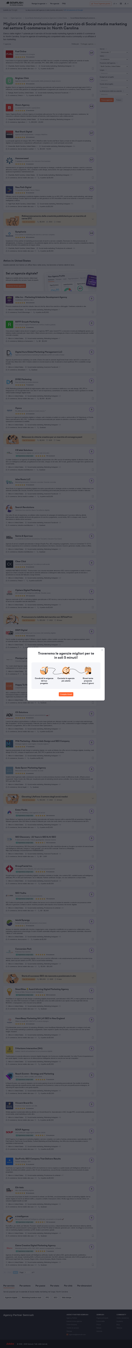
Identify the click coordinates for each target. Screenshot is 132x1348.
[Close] (102, 650)
